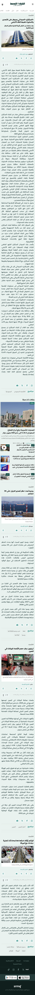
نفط (24, 630)
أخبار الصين (21, 825)
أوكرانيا (17, 633)
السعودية (9, 390)
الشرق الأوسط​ (24, 9)
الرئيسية (32, 9)
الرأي (13, 9)
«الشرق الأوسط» (24, 525)
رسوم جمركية (21, 945)
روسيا (23, 633)
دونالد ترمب (10, 945)
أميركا (17, 949)
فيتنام (11, 949)
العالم (17, 9)
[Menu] (33, 3)
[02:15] (5, 446)
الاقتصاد (7, 9)
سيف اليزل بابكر (24, 52)
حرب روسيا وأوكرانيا (14, 630)
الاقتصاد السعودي (19, 390)
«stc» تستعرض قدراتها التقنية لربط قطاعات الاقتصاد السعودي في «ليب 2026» (23, 465)
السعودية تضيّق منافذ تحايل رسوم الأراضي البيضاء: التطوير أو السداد (23, 474)
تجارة (23, 949)
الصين (14, 825)
